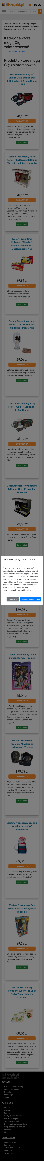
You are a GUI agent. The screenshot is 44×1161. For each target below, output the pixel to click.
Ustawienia (12, 599)
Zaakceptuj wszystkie (30, 599)
